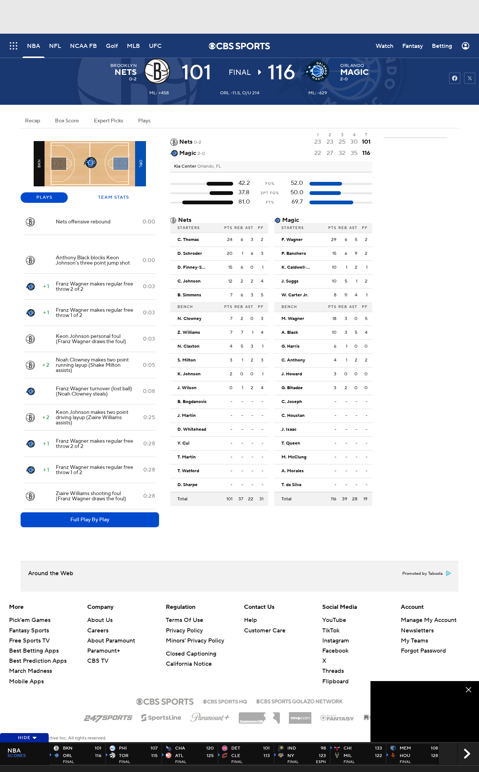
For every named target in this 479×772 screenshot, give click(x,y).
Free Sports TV (29, 640)
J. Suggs (290, 281)
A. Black (289, 332)
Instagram (335, 640)
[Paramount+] (210, 716)
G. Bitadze (292, 388)
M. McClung (293, 457)
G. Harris (290, 346)
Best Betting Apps (34, 650)
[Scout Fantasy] (337, 717)
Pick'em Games (30, 620)
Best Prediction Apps (38, 661)
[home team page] (318, 71)
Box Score (67, 121)
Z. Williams (188, 332)
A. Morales (292, 471)
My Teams (414, 640)
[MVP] (300, 715)
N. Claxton (188, 346)
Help (250, 620)
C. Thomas (188, 240)
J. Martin (186, 416)
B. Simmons (189, 295)
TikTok (330, 630)
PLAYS (44, 197)
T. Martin (186, 457)
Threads (333, 671)
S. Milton (186, 360)
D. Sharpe (187, 485)
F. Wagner (292, 240)
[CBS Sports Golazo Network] (299, 700)
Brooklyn (123, 65)
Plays (144, 121)
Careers (98, 630)
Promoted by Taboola (422, 573)
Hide (24, 738)
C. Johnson (189, 281)
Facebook (335, 650)
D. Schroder (189, 253)
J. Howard (291, 374)
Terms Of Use (184, 620)
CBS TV (98, 661)
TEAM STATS (113, 197)
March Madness (30, 671)
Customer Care (265, 630)
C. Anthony (293, 360)
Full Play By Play (89, 519)
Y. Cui (183, 443)
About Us (100, 620)
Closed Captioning (191, 653)
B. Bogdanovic (192, 402)
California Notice (189, 664)
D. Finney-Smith (194, 267)
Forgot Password (423, 650)
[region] (424, 711)
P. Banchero (293, 253)
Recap (32, 121)
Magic (354, 72)
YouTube (334, 620)
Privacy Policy (184, 630)
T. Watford (188, 471)
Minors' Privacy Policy (195, 640)
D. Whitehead (191, 429)
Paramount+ (103, 650)
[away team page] (159, 71)
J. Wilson (186, 388)
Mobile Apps (26, 681)
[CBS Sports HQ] (225, 701)
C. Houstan (293, 416)
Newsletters (417, 630)
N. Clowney (189, 319)
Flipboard (335, 681)
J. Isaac (288, 429)
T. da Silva (291, 485)
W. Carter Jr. (294, 295)
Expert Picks (108, 121)
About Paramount (111, 640)
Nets (126, 72)
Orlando (352, 65)
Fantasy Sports (29, 630)
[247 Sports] (108, 716)
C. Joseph (291, 402)
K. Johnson (189, 374)
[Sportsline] (161, 716)
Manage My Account (429, 620)
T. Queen (290, 443)
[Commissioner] (259, 715)
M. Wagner (292, 319)
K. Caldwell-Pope (298, 267)
